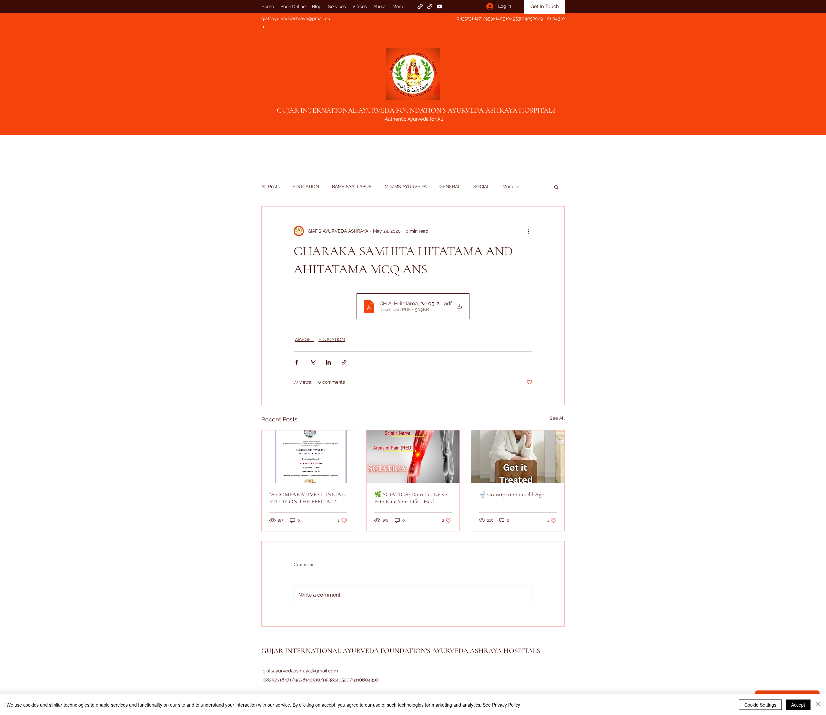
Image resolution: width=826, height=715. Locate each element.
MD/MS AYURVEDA (406, 186)
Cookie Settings (760, 704)
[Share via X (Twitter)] (312, 362)
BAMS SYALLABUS (352, 186)
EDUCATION (306, 186)
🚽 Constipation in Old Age (511, 494)
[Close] (818, 705)
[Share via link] (344, 362)
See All (557, 418)
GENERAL (449, 186)
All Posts (270, 186)
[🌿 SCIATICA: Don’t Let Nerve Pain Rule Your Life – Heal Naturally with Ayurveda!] (413, 456)
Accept (798, 704)
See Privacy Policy (501, 704)
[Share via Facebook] (297, 362)
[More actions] (528, 231)
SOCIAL (481, 186)
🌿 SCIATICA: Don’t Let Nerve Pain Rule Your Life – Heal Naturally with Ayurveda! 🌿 (410, 498)
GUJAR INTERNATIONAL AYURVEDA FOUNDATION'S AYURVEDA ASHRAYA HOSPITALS (416, 110)
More (507, 186)
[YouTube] (439, 6)
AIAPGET (304, 339)
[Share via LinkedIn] (328, 362)
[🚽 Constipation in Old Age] (517, 456)
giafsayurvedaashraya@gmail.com (300, 671)
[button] (556, 186)
